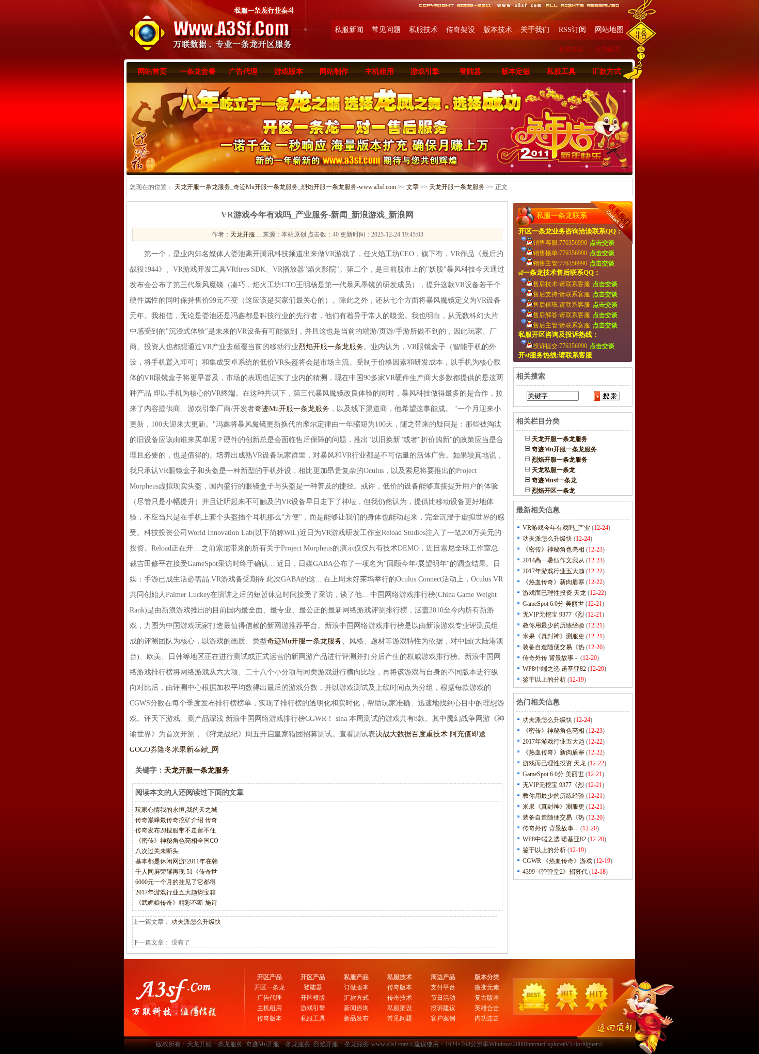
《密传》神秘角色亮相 (553, 549)
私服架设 (399, 1008)
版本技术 (497, 30)
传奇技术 (399, 997)
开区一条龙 (269, 987)
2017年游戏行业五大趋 (553, 571)
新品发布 (356, 1018)
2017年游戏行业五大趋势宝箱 (175, 892)
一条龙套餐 (198, 71)
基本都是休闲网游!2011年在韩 (176, 861)
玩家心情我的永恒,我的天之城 (176, 809)
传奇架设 (460, 30)
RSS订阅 (572, 30)
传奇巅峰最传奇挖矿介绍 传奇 (176, 820)
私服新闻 (349, 30)
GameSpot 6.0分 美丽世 (553, 603)
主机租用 (379, 71)
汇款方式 (606, 71)
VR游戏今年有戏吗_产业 (556, 527)
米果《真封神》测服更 (553, 636)
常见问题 (386, 30)
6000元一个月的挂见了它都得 (175, 882)
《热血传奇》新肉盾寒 (553, 582)
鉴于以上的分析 (544, 679)
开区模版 (313, 997)
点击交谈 (602, 242)
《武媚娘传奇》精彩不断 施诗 (176, 902)
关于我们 (534, 30)
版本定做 (515, 71)
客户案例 (443, 1018)
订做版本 (356, 987)
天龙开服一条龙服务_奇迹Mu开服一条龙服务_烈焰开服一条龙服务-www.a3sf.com (285, 187)
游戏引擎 (424, 71)
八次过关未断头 (157, 851)
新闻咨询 (356, 1008)
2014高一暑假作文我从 (553, 560)
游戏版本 (288, 71)
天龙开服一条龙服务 (457, 187)
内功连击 (487, 1018)
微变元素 (487, 987)
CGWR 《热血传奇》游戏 (557, 860)
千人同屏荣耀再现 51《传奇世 (176, 871)
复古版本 (487, 997)
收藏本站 (571, 49)
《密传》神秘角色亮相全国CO (176, 840)
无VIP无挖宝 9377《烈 (553, 614)
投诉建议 (443, 1008)
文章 (412, 187)
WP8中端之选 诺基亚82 (554, 668)
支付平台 (443, 987)
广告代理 (243, 71)
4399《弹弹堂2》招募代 (555, 871)
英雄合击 (487, 1008)
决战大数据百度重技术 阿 (416, 734)
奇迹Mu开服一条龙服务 (292, 409)
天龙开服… (245, 234)
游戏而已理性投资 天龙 (554, 592)
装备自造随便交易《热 (553, 647)
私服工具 (561, 71)
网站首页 (152, 71)
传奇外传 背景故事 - (551, 658)
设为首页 (607, 49)
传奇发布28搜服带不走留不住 (175, 830)
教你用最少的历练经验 (553, 625)
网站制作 (334, 71)
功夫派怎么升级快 (196, 921)
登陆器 (470, 71)
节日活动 (443, 997)
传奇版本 (269, 1018)
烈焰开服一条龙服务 (330, 347)
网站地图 (609, 30)
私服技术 (423, 30)
